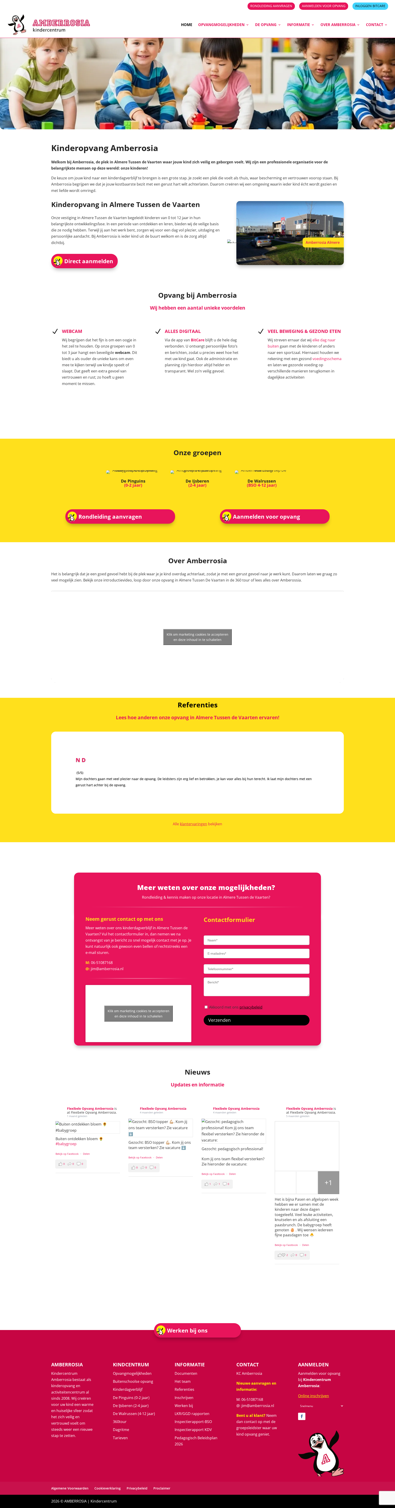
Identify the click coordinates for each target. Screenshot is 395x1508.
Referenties (184, 1389)
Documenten (186, 1373)
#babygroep (66, 1143)
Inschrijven (184, 1397)
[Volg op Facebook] (301, 1416)
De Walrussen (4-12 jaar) (134, 1413)
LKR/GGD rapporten (192, 1413)
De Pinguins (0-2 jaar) (131, 1397)
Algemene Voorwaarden (69, 1488)
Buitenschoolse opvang (133, 1381)
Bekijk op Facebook (67, 1153)
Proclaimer (161, 1488)
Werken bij (184, 1405)
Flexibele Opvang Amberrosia (90, 1108)
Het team (183, 1381)
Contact (374, 25)
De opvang (266, 25)
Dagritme (121, 1429)
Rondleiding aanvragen (271, 6)
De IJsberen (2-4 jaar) (131, 1405)
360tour (120, 1421)
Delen (86, 1153)
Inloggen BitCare (370, 6)
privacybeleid (251, 1007)
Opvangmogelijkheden (221, 25)
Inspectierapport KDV (193, 1429)
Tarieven (120, 1437)
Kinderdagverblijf (127, 1389)
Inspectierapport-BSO (193, 1421)
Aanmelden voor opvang (323, 6)
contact (250, 1421)
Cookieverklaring (107, 1488)
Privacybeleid (137, 1488)
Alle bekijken (197, 823)
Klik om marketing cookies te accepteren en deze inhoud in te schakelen (197, 637)
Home (186, 25)
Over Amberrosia (337, 25)
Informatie (298, 25)
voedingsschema (327, 358)
